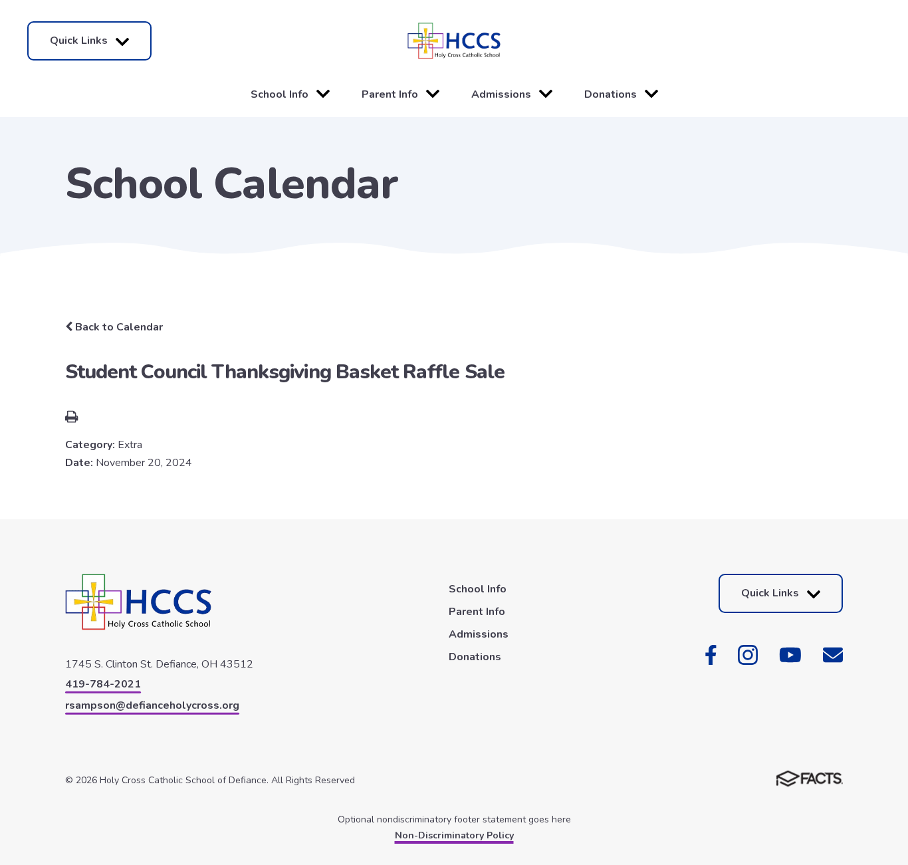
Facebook (711, 655)
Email (833, 655)
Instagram (748, 655)
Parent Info (390, 94)
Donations (610, 94)
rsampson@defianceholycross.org (152, 705)
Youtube (790, 655)
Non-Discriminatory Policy (454, 835)
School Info (279, 94)
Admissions (501, 94)
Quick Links (79, 40)
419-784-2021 (103, 684)
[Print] (71, 418)
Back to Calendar (117, 327)
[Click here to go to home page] (454, 41)
